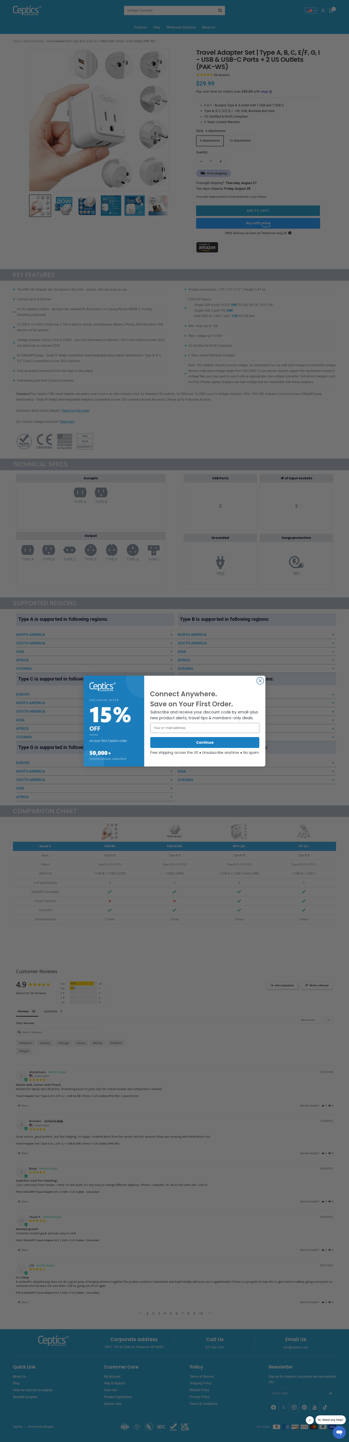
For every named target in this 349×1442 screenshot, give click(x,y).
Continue (205, 742)
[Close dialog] (260, 680)
